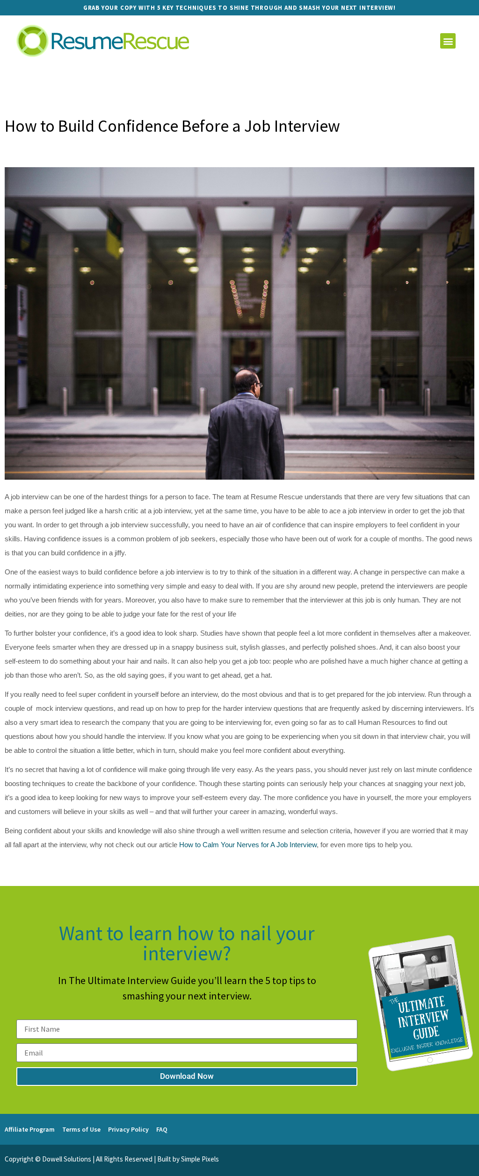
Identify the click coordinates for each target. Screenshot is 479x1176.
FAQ (161, 1129)
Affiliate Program (30, 1129)
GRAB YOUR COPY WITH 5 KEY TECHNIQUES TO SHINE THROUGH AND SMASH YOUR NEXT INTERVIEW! (239, 8)
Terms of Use (81, 1129)
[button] (448, 41)
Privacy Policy (128, 1129)
